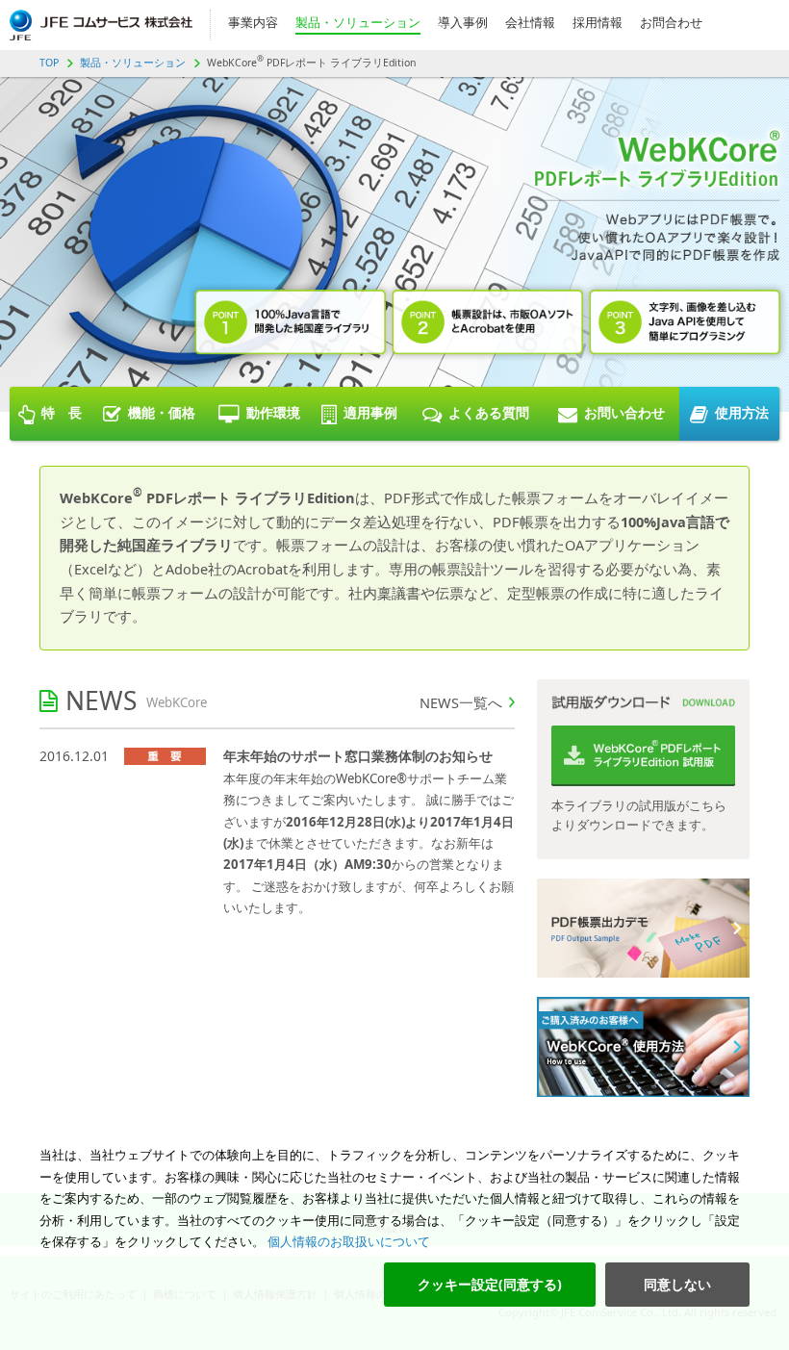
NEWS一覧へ (461, 702)
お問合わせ (671, 22)
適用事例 (370, 412)
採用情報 (598, 22)
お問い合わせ (624, 412)
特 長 (61, 412)
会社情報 (530, 22)
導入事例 (463, 22)
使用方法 (742, 412)
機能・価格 (161, 412)
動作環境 (273, 412)
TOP (49, 62)
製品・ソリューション (357, 22)
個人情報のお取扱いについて (347, 1241)
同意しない (677, 1284)
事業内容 (253, 22)
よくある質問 (488, 412)
